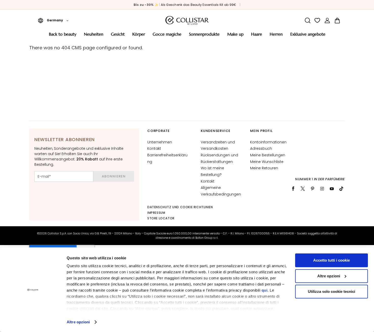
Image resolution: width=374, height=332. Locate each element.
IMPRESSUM (156, 212)
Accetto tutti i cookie (331, 260)
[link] (327, 20)
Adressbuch (261, 148)
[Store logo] (187, 20)
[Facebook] (293, 188)
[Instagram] (322, 188)
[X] (302, 188)
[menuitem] (62, 36)
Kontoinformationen (268, 142)
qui (265, 290)
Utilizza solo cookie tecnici (331, 291)
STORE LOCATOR (161, 218)
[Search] (307, 20)
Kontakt (154, 148)
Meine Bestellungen (267, 155)
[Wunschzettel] (317, 20)
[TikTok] (341, 188)
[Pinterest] (312, 188)
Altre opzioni (78, 322)
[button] (53, 20)
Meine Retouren (264, 168)
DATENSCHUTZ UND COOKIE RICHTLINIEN (180, 207)
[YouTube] (331, 188)
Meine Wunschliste (266, 161)
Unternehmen (159, 142)
